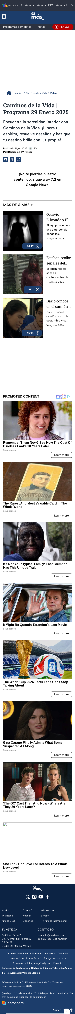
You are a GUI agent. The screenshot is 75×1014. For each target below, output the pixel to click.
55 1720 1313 (44, 938)
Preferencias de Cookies (42, 953)
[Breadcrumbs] (10, 93)
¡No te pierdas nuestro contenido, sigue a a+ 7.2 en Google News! (37, 179)
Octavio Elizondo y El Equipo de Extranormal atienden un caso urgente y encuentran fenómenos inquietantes (58, 217)
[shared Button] (18, 159)
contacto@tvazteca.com (51, 935)
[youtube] (40, 898)
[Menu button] (6, 16)
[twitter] (27, 898)
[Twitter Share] (12, 159)
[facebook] (47, 898)
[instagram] (34, 898)
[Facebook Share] (5, 159)
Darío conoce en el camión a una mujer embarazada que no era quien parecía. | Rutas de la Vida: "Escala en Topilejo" (59, 304)
